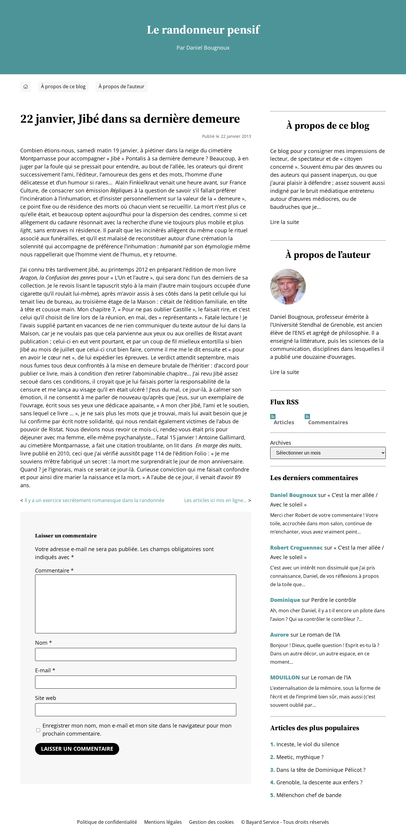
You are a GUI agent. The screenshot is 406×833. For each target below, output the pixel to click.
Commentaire (54, 570)
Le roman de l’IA (320, 634)
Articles (284, 422)
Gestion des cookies (211, 822)
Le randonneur (186, 29)
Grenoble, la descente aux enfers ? (319, 782)
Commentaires (328, 422)
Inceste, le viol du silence (307, 744)
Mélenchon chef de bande (309, 795)
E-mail (45, 670)
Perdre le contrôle (333, 599)
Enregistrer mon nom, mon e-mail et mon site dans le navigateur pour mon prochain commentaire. (137, 729)
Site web (45, 697)
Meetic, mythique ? (300, 757)
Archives (280, 442)
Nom (43, 642)
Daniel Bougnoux (293, 494)
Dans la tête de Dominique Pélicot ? (321, 769)
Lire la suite (284, 221)
